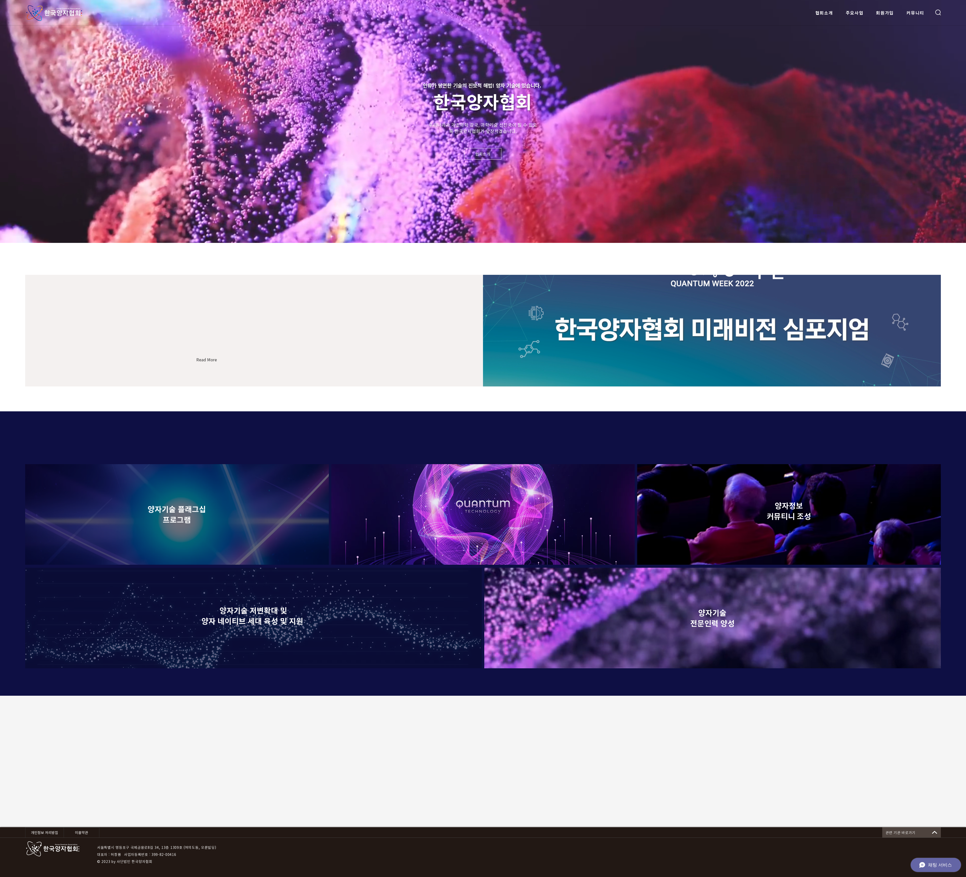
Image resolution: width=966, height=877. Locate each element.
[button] (938, 12)
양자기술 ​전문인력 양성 (712, 618)
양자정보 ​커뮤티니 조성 (789, 511)
